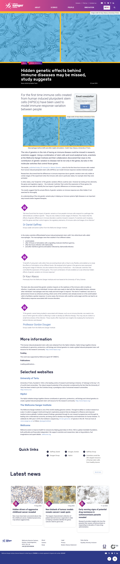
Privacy (63, 542)
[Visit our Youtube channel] (102, 3)
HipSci (23, 394)
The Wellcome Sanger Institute (35, 405)
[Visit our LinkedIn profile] (113, 3)
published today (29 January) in (45, 167)
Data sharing (84, 540)
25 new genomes (64, 419)
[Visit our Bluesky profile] (108, 3)
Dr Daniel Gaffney (32, 224)
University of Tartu (29, 378)
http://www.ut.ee (26, 390)
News (107, 7)
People (71, 7)
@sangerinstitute (45, 421)
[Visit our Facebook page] (110, 3)
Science (54, 7)
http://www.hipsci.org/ (53, 349)
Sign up (85, 106)
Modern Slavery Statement (68, 545)
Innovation (89, 7)
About (37, 7)
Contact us (93, 3)
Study (43, 545)
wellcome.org (46, 434)
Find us (85, 3)
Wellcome (25, 425)
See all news (98, 472)
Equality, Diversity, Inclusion (89, 542)
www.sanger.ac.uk (27, 421)
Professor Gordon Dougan (37, 324)
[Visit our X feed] (105, 3)
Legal (62, 540)
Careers (78, 3)
